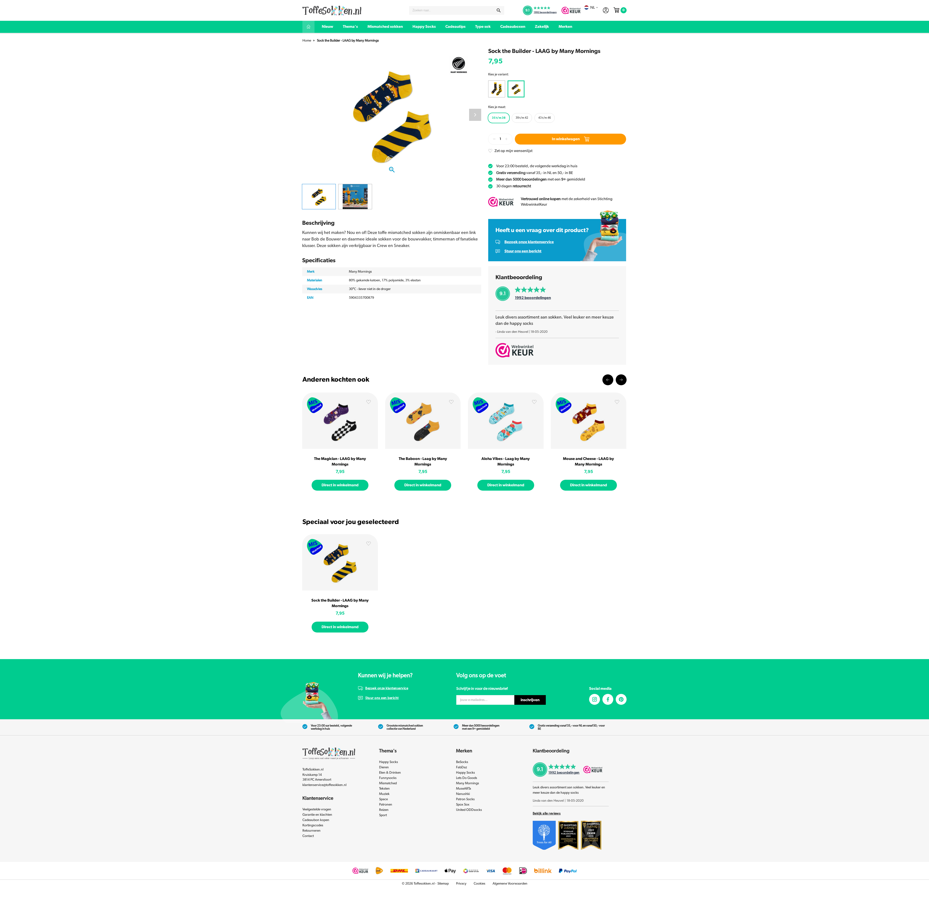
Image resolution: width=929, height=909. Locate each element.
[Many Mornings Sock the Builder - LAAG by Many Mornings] (340, 562)
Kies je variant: (498, 74)
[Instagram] (594, 699)
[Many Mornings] (458, 64)
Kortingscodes (312, 825)
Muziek (384, 794)
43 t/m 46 (544, 117)
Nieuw (327, 27)
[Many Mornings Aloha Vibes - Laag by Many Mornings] (506, 421)
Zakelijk (542, 27)
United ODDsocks (469, 810)
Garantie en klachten (317, 814)
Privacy (461, 883)
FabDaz (461, 767)
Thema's (350, 27)
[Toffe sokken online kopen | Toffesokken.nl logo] (331, 10)
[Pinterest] (621, 699)
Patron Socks (465, 799)
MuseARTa (463, 788)
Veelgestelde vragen (316, 809)
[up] (506, 139)
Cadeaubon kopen (315, 820)
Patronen (385, 804)
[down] (494, 139)
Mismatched (388, 783)
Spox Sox (462, 804)
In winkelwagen (566, 139)
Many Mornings (467, 783)
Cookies (479, 883)
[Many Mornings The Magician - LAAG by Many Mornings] (340, 421)
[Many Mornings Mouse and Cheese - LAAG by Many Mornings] (589, 421)
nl (592, 7)
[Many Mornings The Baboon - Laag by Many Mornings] (423, 421)
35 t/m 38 (499, 117)
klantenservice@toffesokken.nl (324, 785)
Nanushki (463, 794)
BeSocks (462, 762)
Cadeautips (455, 27)
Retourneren (311, 830)
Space (383, 799)
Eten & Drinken (390, 772)
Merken (565, 27)
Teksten (384, 788)
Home (306, 40)
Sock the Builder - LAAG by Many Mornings (348, 40)
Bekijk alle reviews (547, 813)
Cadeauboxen (512, 27)
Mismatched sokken (385, 27)
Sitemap (443, 883)
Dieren (384, 767)
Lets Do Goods (466, 778)
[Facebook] (607, 699)
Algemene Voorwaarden (510, 883)
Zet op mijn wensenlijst (513, 151)
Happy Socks (424, 27)
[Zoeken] (499, 10)
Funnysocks (388, 778)
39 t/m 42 (522, 117)
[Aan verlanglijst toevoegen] (368, 403)
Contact (308, 836)
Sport (383, 815)
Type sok (483, 27)
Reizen (384, 810)
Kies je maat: (497, 107)
